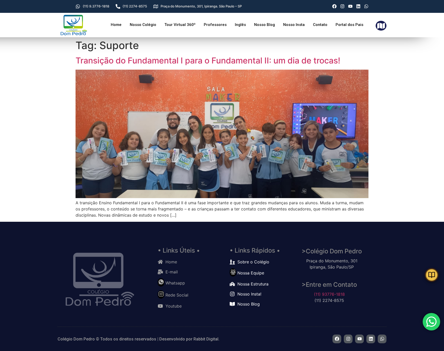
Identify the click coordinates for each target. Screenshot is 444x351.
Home (116, 24)
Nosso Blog (264, 24)
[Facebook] (334, 6)
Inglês (240, 24)
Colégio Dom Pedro (76, 339)
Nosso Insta (294, 24)
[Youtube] (350, 6)
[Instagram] (342, 6)
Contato (320, 24)
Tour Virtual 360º (180, 24)
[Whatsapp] (366, 6)
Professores (215, 24)
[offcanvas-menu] (381, 26)
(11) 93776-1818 (329, 294)
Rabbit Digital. (206, 339)
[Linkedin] (358, 6)
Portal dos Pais (349, 24)
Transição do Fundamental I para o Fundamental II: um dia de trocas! (208, 61)
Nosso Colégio (143, 24)
